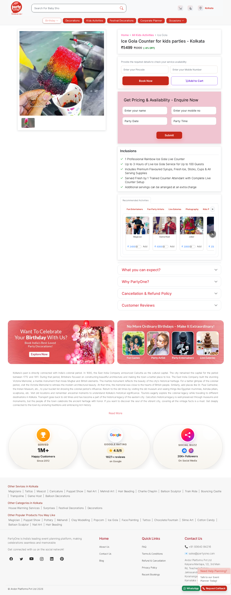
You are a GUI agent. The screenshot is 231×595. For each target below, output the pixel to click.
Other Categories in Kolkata (25, 503)
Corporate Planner (151, 20)
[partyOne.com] (16, 8)
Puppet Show (74, 491)
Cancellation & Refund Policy (147, 293)
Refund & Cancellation (154, 560)
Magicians (14, 491)
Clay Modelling (80, 520)
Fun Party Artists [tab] (155, 209)
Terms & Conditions (152, 553)
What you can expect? (141, 270)
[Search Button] (121, 8)
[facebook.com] (11, 558)
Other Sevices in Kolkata (23, 486)
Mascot (41, 491)
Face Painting (130, 520)
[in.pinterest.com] (62, 558)
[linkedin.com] (51, 558)
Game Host (35, 495)
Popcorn (99, 520)
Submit (169, 135)
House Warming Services (23, 508)
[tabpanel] (61, 123)
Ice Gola (113, 520)
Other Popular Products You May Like (31, 515)
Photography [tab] (192, 209)
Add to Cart (195, 80)
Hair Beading (126, 491)
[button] (137, 225)
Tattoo (29, 491)
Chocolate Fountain (166, 520)
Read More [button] (115, 413)
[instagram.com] (41, 558)
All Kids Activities (143, 35)
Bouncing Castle (211, 491)
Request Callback (215, 588)
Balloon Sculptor (171, 491)
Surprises (49, 508)
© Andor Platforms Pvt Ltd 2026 (25, 588)
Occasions (175, 20)
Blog (101, 560)
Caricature (56, 491)
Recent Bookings (151, 574)
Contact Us (105, 553)
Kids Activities (94, 20)
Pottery (48, 520)
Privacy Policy (149, 567)
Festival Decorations (122, 20)
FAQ (144, 546)
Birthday (50, 20)
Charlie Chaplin (147, 491)
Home (125, 35)
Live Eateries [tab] (175, 209)
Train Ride (191, 491)
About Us (104, 546)
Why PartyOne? (135, 281)
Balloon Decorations (57, 495)
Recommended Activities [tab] (136, 200)
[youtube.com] (31, 558)
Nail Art (92, 491)
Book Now (145, 80)
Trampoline (17, 495)
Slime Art (188, 520)
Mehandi (62, 520)
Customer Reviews (138, 305)
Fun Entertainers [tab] (135, 209)
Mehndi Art (107, 491)
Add (145, 246)
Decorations (72, 20)
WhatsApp (192, 588)
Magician (14, 520)
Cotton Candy (206, 520)
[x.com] (21, 558)
